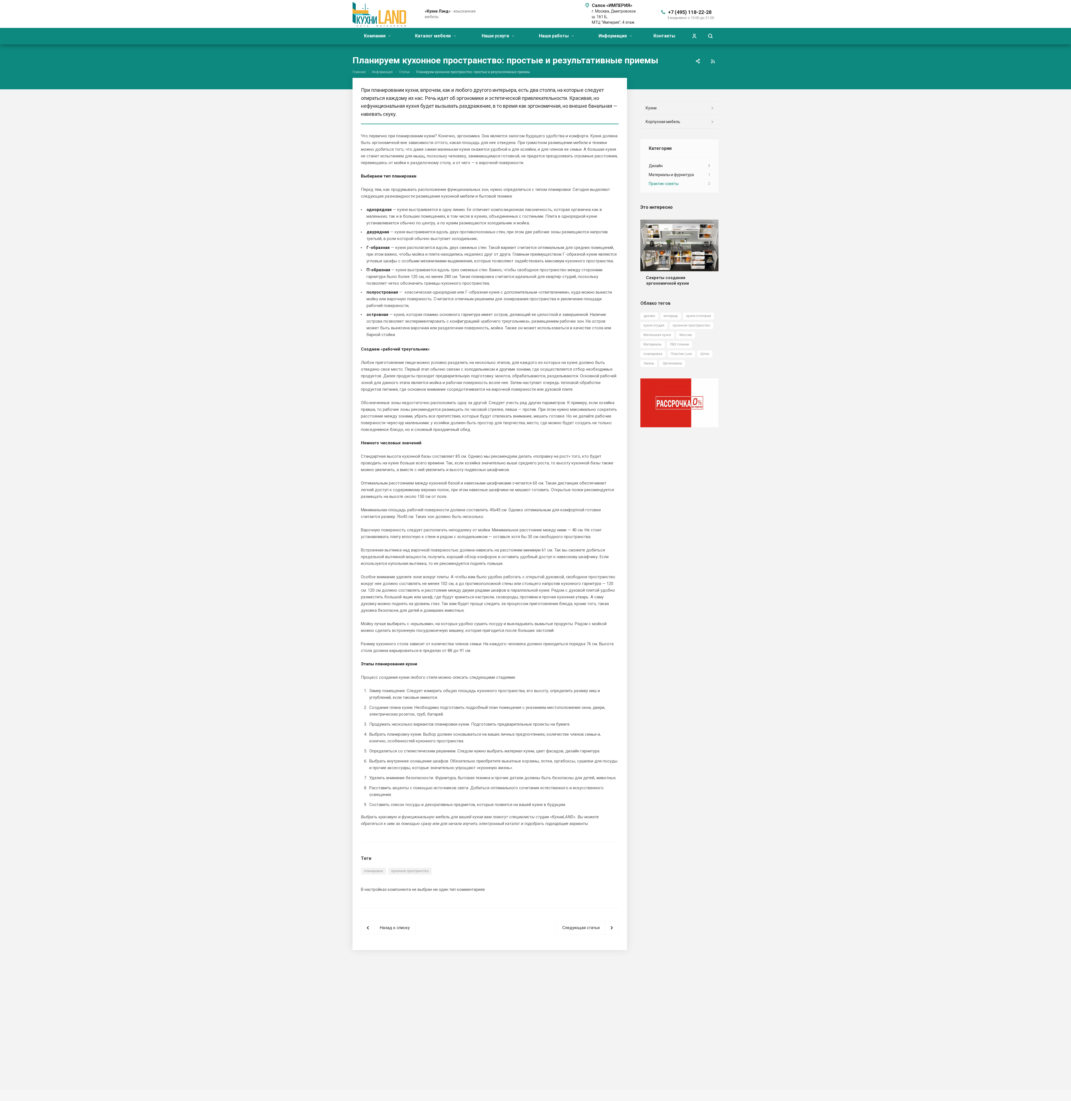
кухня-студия (653, 325)
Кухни (651, 108)
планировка (373, 871)
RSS (712, 61)
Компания (375, 36)
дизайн (649, 316)
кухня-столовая (698, 316)
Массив (685, 335)
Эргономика (672, 363)
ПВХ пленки (679, 344)
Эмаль (648, 363)
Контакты (664, 36)
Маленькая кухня (657, 335)
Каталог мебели (433, 36)
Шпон (704, 354)
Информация (613, 36)
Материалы (652, 344)
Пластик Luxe (681, 354)
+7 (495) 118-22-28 (689, 12)
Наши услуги (496, 36)
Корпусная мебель (663, 121)
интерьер (671, 316)
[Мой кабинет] (694, 36)
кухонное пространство (410, 871)
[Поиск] (710, 36)
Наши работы (554, 36)
